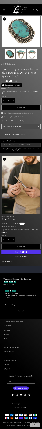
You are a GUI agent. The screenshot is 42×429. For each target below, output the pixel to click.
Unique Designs (9, 351)
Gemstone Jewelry (10, 360)
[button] (4, 9)
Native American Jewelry (11, 347)
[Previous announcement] (3, 2)
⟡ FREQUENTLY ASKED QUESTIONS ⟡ (13, 134)
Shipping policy (21, 425)
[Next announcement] (38, 2)
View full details (6, 261)
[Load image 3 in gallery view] (32, 54)
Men (5, 356)
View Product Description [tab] (12, 127)
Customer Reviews (10, 339)
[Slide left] (2, 55)
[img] (22, 281)
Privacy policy (35, 422)
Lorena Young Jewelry (15, 422)
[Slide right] (40, 55)
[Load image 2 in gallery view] (21, 54)
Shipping (3, 87)
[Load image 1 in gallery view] (10, 54)
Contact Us (7, 326)
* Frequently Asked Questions (13, 321)
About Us (7, 330)
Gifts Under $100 (9, 369)
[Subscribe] (32, 381)
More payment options (21, 256)
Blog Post (7, 334)
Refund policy (26, 422)
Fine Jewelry (8, 364)
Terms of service (11, 425)
